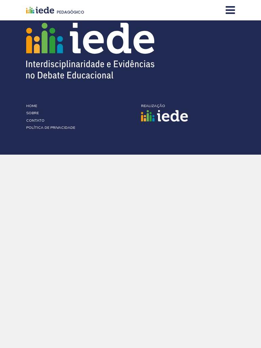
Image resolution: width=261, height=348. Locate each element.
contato (35, 120)
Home (31, 105)
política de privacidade (50, 127)
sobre (32, 113)
